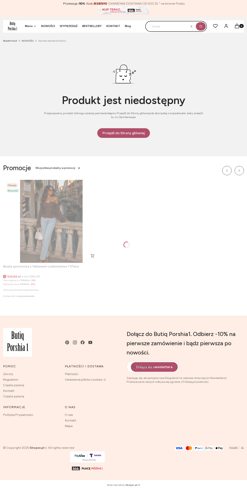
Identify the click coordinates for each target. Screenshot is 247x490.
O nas (69, 415)
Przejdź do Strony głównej (123, 133)
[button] (201, 26)
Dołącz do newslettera (154, 367)
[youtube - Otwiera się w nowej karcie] (90, 342)
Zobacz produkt (92, 256)
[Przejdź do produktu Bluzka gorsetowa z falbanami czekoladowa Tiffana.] (51, 221)
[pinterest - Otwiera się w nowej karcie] (67, 342)
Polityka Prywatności (18, 415)
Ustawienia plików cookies (84, 379)
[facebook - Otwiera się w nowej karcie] (82, 342)
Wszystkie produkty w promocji (55, 168)
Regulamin (10, 379)
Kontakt (8, 391)
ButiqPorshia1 (10, 40)
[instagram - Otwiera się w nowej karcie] (75, 342)
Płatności (71, 374)
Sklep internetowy (122, 484)
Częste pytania (13, 385)
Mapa (69, 426)
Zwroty (8, 374)
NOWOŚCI (28, 40)
